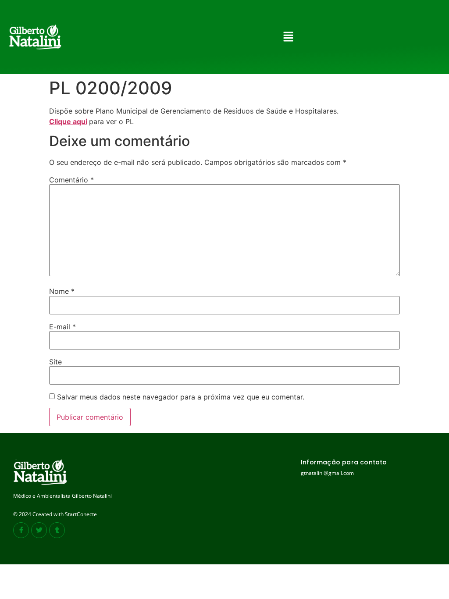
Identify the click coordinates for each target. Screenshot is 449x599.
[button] (288, 37)
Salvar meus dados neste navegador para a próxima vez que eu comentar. (180, 396)
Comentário (71, 179)
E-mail (62, 326)
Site (55, 361)
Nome (62, 291)
